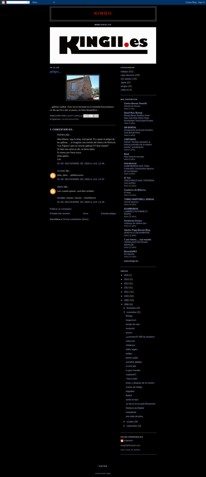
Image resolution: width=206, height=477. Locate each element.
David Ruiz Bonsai (133, 113)
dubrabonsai (130, 163)
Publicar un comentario (60, 209)
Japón (123, 82)
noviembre (132, 312)
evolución (130, 328)
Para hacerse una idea (134, 157)
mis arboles (126, 79)
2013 (126, 283)
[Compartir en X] (91, 116)
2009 (126, 300)
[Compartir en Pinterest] (97, 116)
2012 (126, 287)
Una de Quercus (131, 202)
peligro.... (130, 353)
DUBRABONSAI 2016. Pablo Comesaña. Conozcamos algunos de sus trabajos (139, 168)
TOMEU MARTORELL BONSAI (139, 199)
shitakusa (130, 345)
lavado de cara (133, 324)
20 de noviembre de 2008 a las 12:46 (81, 163)
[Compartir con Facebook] (94, 116)
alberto (60, 187)
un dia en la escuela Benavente (140, 404)
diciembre (131, 308)
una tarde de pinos (134, 416)
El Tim (127, 178)
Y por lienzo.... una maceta (137, 239)
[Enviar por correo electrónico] (84, 116)
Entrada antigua (108, 213)
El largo (127, 192)
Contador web (103, 473)
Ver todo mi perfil (131, 450)
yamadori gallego (134, 362)
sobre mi (125, 90)
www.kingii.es (131, 261)
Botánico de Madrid (135, 408)
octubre (130, 421)
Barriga (129, 316)
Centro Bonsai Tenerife (135, 103)
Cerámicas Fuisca (133, 220)
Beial (126, 154)
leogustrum (131, 320)
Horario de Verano (132, 106)
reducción (130, 341)
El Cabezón (129, 254)
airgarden (130, 391)
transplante (131, 412)
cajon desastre (70, 119)
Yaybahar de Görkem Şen (135, 223)
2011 (126, 292)
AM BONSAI (130, 127)
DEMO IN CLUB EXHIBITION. (137, 233)
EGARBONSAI (131, 209)
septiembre (132, 426)
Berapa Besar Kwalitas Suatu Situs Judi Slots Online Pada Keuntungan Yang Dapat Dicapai (138, 118)
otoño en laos (132, 399)
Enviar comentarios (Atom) (75, 219)
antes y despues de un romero (140, 383)
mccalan (61, 171)
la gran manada (133, 370)
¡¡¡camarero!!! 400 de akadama (140, 337)
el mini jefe (131, 366)
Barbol (129, 395)
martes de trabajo (134, 387)
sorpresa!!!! (131, 374)
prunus (129, 332)
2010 (126, 296)
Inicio (85, 213)
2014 (126, 279)
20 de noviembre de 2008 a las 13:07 (81, 179)
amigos (124, 86)
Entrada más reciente (60, 213)
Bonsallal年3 (130, 251)
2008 (126, 304)
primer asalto (132, 358)
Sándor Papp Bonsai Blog (137, 230)
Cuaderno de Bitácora (135, 190)
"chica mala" (132, 378)
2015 (126, 275)
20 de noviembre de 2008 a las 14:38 (81, 202)
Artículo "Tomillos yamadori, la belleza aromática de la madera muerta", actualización (138, 144)
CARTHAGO (130, 139)
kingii (103, 13)
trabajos (124, 71)
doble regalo (131, 349)
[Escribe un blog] (87, 116)
